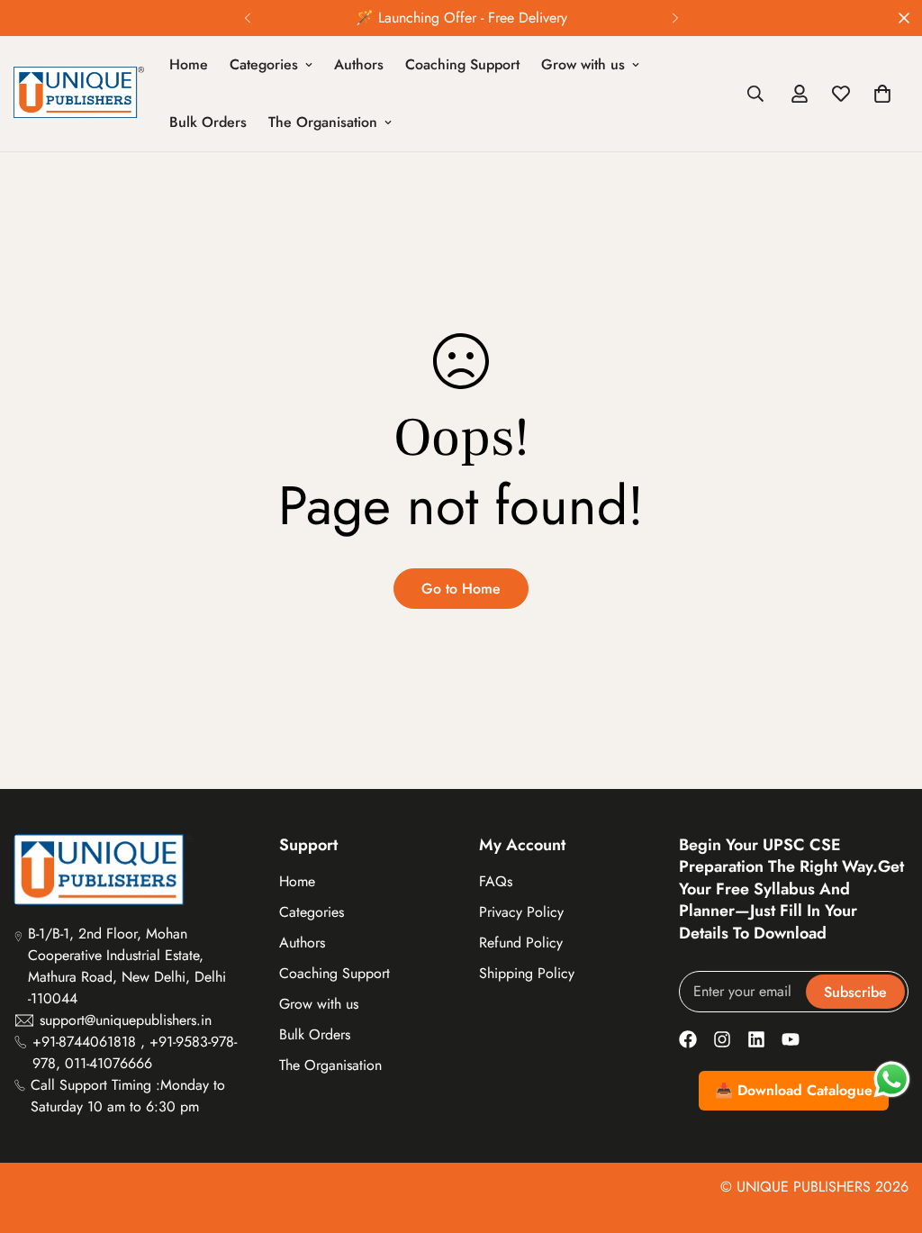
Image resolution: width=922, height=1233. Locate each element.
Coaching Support (462, 64)
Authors (359, 64)
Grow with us (583, 64)
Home (188, 64)
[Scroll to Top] (887, 1135)
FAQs (495, 881)
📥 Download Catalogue (793, 1090)
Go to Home (461, 588)
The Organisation (322, 122)
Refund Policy (521, 942)
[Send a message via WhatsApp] (892, 1079)
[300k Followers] (688, 1039)
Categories (264, 64)
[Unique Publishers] (79, 94)
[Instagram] (722, 1039)
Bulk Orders (208, 122)
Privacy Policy (521, 912)
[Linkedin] (756, 1039)
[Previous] (247, 18)
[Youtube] (791, 1039)
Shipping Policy (526, 973)
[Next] (675, 18)
